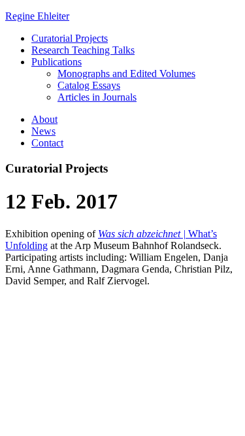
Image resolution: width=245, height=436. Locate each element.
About (44, 119)
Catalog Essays (88, 85)
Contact (47, 142)
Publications (56, 61)
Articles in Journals (97, 97)
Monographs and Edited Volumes (126, 73)
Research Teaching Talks (83, 50)
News (43, 131)
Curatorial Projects (69, 38)
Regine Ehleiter (37, 16)
